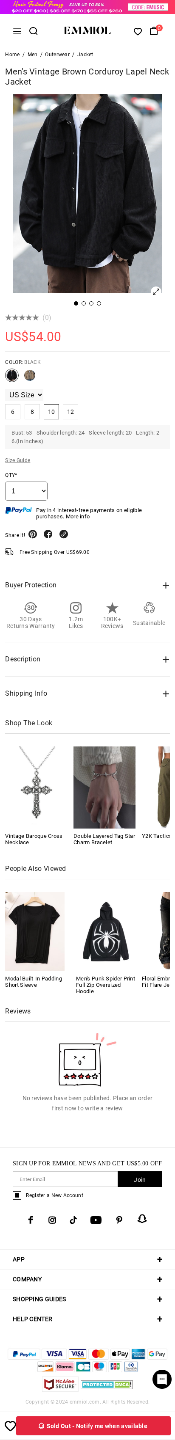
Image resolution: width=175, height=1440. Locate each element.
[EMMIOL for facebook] (30, 1220)
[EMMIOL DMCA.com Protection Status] (107, 1389)
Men (33, 55)
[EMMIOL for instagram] (52, 1220)
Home (12, 55)
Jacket (85, 55)
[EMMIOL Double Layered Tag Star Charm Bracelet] (104, 787)
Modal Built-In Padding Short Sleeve (33, 981)
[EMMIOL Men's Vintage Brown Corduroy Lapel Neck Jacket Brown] (29, 378)
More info (78, 516)
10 (51, 411)
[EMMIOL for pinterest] (119, 1220)
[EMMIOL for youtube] (96, 1220)
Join (140, 1179)
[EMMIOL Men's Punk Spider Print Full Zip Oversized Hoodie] (105, 931)
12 (70, 411)
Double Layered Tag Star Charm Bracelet (104, 839)
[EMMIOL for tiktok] (73, 1220)
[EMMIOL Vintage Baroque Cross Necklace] (36, 787)
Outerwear (57, 55)
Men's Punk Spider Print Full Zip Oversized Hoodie (105, 984)
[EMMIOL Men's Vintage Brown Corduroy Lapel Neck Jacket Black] (11, 378)
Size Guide (17, 460)
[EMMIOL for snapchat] (142, 1218)
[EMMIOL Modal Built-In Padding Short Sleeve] (35, 931)
